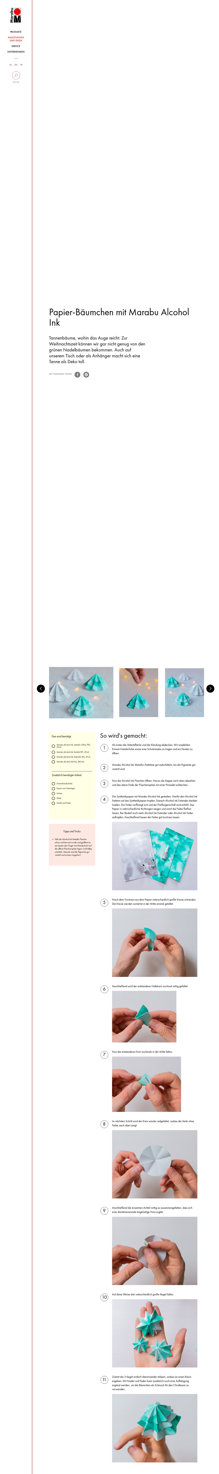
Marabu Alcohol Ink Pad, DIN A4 (70, 762)
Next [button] (210, 689)
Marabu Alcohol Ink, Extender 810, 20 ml (73, 757)
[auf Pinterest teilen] (86, 375)
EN (16, 65)
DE (10, 65)
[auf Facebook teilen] (77, 375)
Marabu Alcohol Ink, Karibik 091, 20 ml (73, 752)
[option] (81, 692)
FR (21, 65)
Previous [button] (41, 689)
